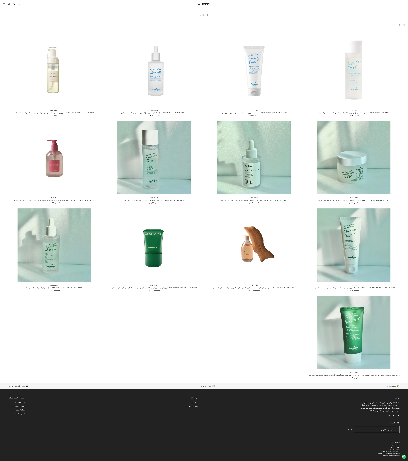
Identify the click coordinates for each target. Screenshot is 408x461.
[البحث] (9, 4)
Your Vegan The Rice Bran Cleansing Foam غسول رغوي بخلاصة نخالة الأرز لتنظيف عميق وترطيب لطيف (254, 112)
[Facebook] (399, 415)
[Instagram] (389, 415)
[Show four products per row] (400, 25)
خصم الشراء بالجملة (18, 406)
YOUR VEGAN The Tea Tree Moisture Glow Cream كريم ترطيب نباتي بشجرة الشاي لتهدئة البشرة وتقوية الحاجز (353, 200)
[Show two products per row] (404, 25)
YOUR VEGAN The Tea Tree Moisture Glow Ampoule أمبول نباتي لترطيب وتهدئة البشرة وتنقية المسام (54, 287)
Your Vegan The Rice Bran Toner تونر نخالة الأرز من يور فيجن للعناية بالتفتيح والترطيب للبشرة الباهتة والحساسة (354, 112)
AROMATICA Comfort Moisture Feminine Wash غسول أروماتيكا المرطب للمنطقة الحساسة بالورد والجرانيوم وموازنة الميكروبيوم (54, 200)
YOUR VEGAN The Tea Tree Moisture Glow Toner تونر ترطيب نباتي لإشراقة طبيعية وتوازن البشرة (154, 200)
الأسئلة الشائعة (20, 402)
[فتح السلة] (4, 4)
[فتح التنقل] (403, 4)
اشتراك (350, 429)
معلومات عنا (193, 402)
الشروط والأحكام (19, 413)
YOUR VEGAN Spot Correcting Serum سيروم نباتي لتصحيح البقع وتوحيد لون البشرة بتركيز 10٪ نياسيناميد (254, 200)
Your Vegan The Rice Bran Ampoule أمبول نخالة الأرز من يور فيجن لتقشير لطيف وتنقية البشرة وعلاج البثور (154, 112)
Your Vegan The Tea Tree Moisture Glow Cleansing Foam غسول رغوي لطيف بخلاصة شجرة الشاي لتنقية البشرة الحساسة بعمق (353, 287)
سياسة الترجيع (20, 410)
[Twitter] (394, 415)
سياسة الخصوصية (192, 406)
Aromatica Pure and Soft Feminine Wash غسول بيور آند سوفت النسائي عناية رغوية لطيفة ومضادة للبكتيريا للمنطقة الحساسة (54, 112)
